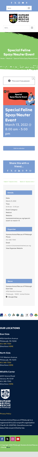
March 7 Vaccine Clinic (10, 181)
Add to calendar (19, 148)
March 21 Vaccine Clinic (27, 181)
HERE (11, 346)
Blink (8, 447)
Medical (9, 212)
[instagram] (13, 439)
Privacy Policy (5, 413)
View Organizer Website (14, 248)
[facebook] (2, 439)
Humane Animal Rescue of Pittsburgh (19, 234)
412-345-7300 (5, 343)
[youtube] (18, 439)
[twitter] (7, 439)
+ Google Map (12, 297)
